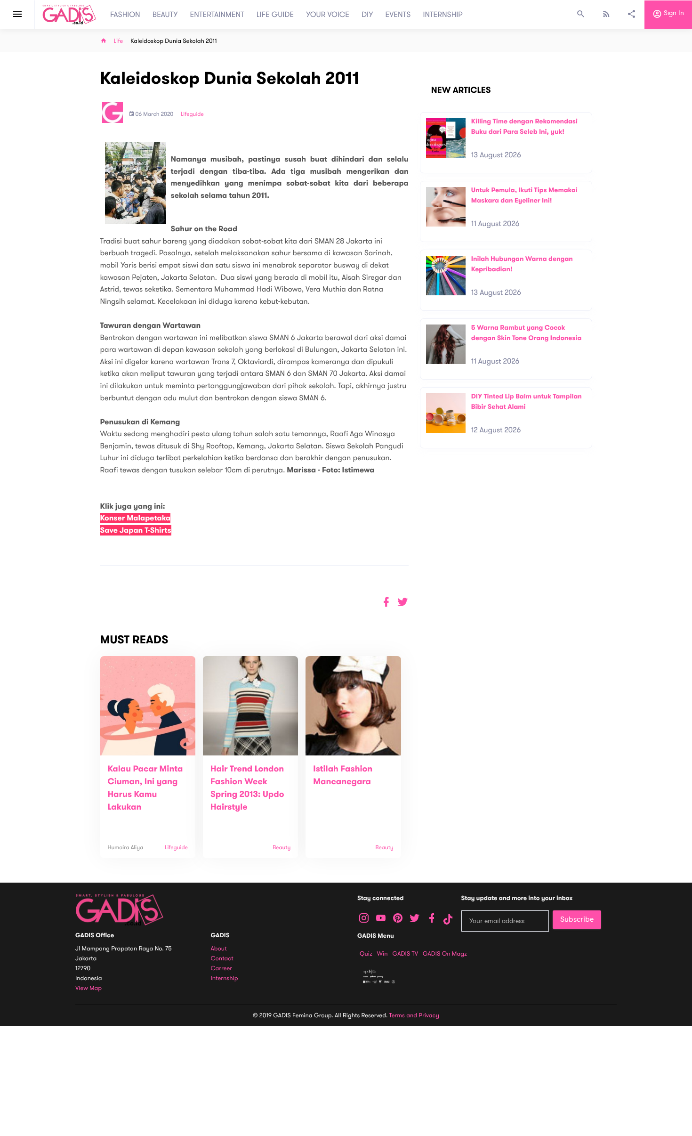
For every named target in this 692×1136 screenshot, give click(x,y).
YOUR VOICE (327, 14)
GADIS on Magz (445, 953)
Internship (224, 978)
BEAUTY (165, 14)
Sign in (673, 13)
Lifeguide (192, 114)
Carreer (222, 969)
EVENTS (398, 14)
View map (88, 988)
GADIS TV (405, 953)
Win (382, 953)
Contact (222, 959)
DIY (367, 14)
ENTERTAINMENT (217, 14)
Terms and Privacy (414, 1015)
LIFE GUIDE (275, 14)
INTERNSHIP (443, 14)
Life (118, 41)
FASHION (125, 14)
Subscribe (577, 919)
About (219, 949)
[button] (403, 602)
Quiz (366, 953)
